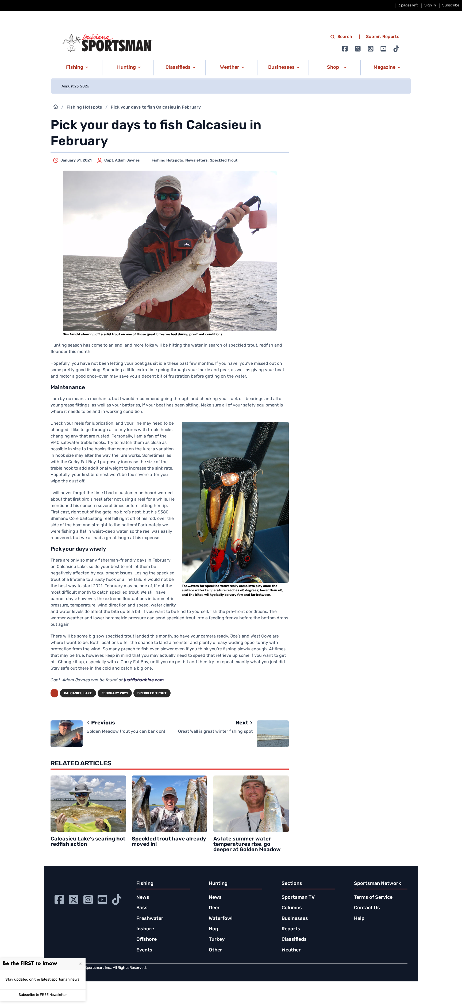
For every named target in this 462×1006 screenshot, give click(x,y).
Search (344, 37)
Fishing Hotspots (84, 107)
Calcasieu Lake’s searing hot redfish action (88, 841)
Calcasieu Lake (78, 693)
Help (359, 918)
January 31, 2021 (76, 161)
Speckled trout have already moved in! (169, 841)
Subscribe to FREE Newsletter (43, 995)
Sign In (430, 5)
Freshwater (149, 918)
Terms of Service (373, 897)
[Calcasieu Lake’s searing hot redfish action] (88, 803)
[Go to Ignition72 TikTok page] (396, 48)
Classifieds (294, 939)
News (142, 897)
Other (215, 950)
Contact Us (367, 908)
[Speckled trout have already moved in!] (169, 803)
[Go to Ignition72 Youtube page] (383, 48)
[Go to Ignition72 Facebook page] (345, 48)
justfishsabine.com (144, 680)
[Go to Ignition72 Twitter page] (358, 48)
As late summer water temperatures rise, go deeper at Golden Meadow (247, 844)
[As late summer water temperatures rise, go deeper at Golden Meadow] (251, 803)
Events (144, 950)
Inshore (145, 929)
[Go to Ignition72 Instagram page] (370, 48)
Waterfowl (221, 918)
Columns (292, 908)
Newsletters (196, 161)
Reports (291, 929)
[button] (76, 67)
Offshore (146, 939)
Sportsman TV (298, 897)
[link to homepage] (107, 43)
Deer (214, 908)
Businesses (295, 918)
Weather (291, 950)
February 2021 (115, 693)
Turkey (217, 939)
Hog (213, 929)
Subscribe (450, 5)
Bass (142, 908)
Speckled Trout (223, 161)
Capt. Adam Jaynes (122, 161)
